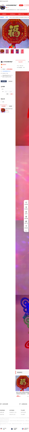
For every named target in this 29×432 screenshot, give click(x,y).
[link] (2, 17)
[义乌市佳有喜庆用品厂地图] (26, 9)
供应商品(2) (12, 14)
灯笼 (7, 17)
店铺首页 (4, 14)
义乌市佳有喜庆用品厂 (11, 5)
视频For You (21, 14)
